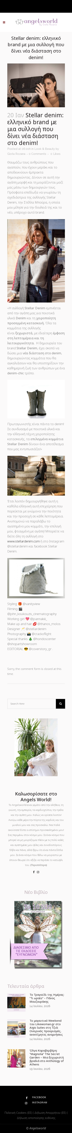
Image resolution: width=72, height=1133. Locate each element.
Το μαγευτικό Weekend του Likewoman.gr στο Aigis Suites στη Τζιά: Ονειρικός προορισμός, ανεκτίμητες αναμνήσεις (46, 1027)
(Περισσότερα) (38, 865)
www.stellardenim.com (23, 541)
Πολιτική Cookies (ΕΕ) (19, 1113)
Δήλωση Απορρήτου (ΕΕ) (50, 1113)
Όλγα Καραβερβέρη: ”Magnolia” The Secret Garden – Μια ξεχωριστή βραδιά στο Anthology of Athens (47, 1057)
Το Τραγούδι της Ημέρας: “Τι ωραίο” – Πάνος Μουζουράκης (47, 998)
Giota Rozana (16, 154)
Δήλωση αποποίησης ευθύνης (36, 1118)
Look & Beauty (44, 149)
